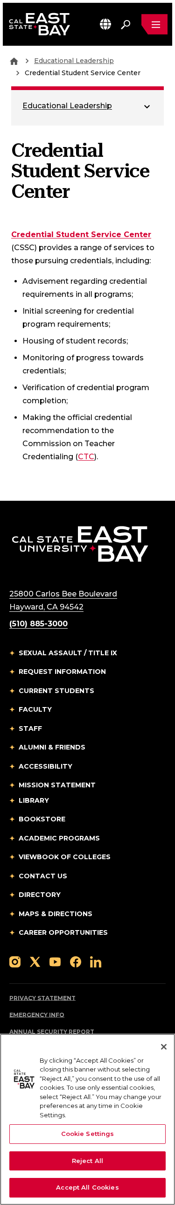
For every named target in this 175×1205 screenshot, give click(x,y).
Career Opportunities (63, 932)
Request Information (62, 671)
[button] (105, 24)
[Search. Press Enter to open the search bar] (125, 24)
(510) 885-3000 (38, 623)
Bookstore (42, 819)
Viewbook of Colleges (65, 857)
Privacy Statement (42, 998)
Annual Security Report (51, 1031)
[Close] (164, 1047)
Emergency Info (36, 1014)
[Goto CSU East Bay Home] (14, 60)
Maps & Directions (55, 914)
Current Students (56, 691)
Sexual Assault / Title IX (68, 653)
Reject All (87, 1160)
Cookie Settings (87, 1133)
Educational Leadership (74, 60)
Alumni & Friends (52, 747)
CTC (86, 456)
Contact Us (43, 876)
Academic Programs (59, 838)
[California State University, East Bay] (80, 543)
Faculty (35, 709)
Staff (30, 728)
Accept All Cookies (87, 1187)
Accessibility (45, 766)
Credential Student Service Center (81, 234)
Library (34, 800)
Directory (40, 894)
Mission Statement (57, 785)
